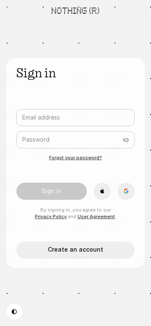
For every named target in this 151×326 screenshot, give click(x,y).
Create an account (75, 249)
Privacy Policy (51, 216)
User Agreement (96, 216)
